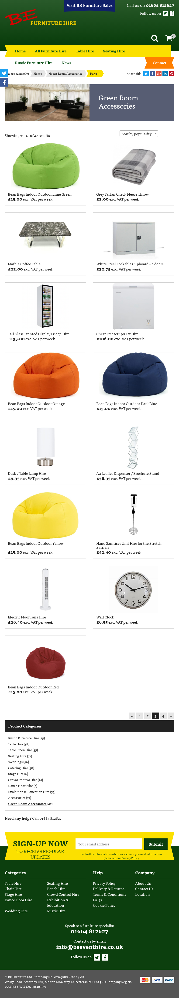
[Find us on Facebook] (172, 13)
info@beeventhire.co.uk (89, 946)
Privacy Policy (130, 857)
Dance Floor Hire (20, 785)
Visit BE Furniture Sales (89, 5)
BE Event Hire (40, 17)
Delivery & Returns (108, 889)
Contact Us (144, 889)
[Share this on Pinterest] (172, 74)
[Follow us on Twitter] (165, 13)
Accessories (16, 797)
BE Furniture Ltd (20, 976)
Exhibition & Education (58, 902)
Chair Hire (13, 889)
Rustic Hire (56, 911)
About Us (143, 883)
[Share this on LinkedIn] (165, 74)
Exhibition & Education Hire (28, 791)
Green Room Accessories (65, 73)
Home (20, 51)
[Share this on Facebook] (152, 74)
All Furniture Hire (50, 51)
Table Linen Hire (20, 749)
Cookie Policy (104, 905)
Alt (82, 976)
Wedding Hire (16, 911)
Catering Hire (18, 767)
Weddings (15, 761)
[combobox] (139, 133)
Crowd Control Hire (22, 779)
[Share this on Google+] (159, 74)
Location (142, 894)
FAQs (97, 900)
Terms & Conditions (109, 894)
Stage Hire (16, 773)
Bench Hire (56, 889)
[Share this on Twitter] (146, 74)
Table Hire (85, 51)
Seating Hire (114, 51)
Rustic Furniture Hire (23, 737)
